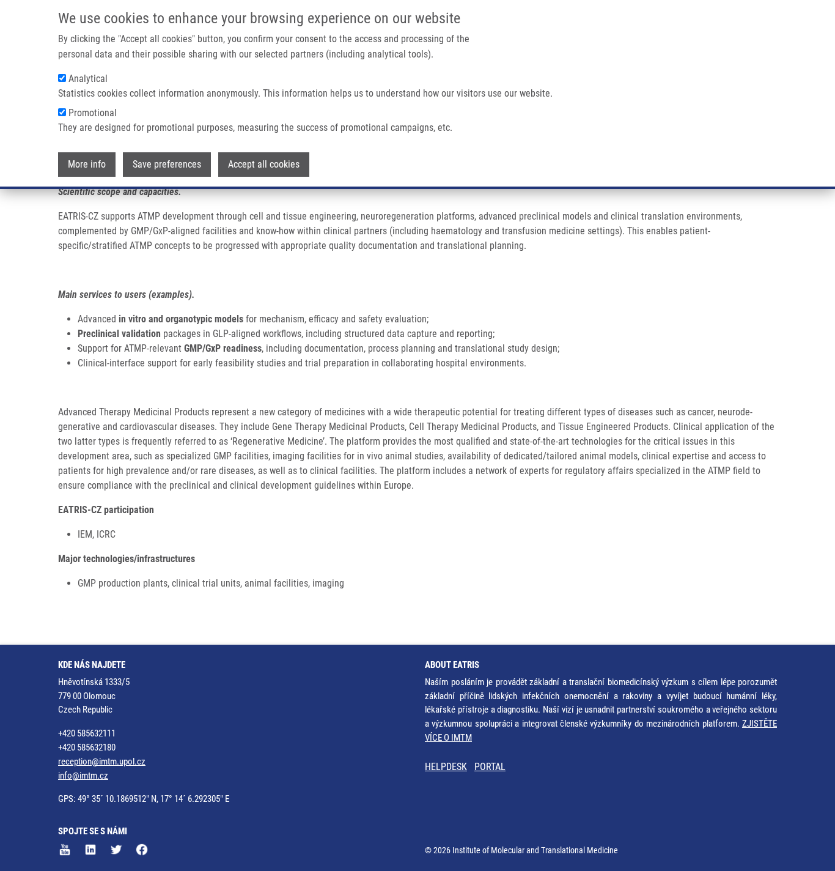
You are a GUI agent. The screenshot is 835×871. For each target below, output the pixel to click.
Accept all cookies (264, 164)
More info (87, 164)
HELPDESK (446, 767)
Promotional (92, 113)
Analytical (88, 78)
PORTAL (490, 767)
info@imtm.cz (83, 775)
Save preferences (167, 164)
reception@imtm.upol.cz (101, 761)
